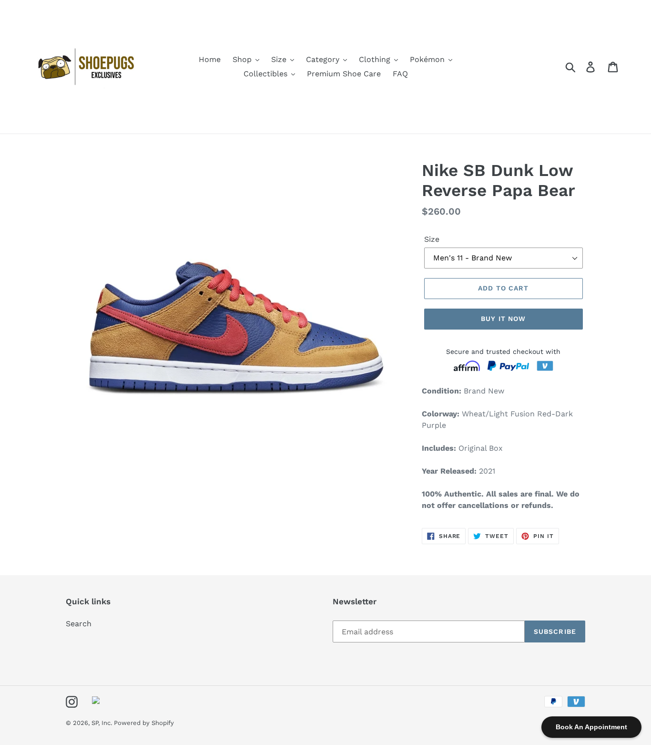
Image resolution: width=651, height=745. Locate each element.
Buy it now (503, 318)
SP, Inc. (103, 722)
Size (431, 239)
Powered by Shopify (144, 722)
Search (79, 623)
